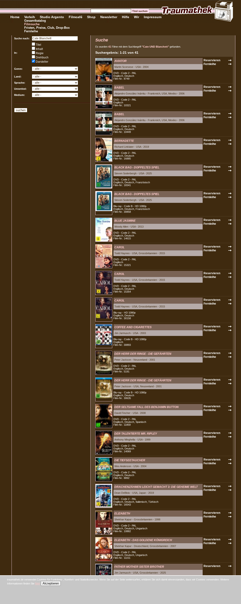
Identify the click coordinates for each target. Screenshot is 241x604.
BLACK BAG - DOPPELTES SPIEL (136, 167)
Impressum (152, 17)
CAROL (119, 247)
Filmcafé (75, 17)
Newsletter (108, 17)
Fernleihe (31, 31)
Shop (91, 17)
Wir (136, 17)
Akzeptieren (51, 583)
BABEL (119, 87)
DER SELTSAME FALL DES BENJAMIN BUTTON (146, 407)
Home (15, 17)
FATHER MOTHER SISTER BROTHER (139, 566)
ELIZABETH (122, 513)
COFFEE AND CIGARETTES (133, 327)
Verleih (29, 17)
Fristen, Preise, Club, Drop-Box (47, 27)
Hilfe (125, 17)
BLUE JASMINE (125, 220)
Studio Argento (52, 17)
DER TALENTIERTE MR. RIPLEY (135, 433)
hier (37, 583)
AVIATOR (120, 61)
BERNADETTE (124, 141)
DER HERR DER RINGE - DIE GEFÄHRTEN (142, 353)
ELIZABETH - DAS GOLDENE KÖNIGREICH (143, 540)
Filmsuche (32, 24)
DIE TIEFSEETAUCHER (129, 460)
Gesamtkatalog (35, 20)
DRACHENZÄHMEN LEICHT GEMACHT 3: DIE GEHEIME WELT (156, 487)
